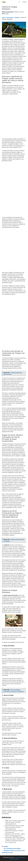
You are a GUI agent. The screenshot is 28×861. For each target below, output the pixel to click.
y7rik (7, 13)
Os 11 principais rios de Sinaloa (12, 848)
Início (3, 17)
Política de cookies (14, 858)
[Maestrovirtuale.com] (4, 2)
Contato (23, 857)
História (17, 17)
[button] (19, 2)
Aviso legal (17, 857)
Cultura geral (9, 17)
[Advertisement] (14, 110)
